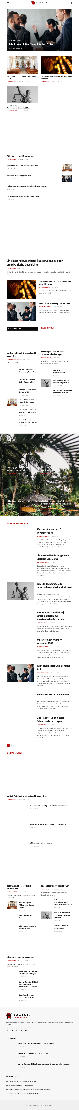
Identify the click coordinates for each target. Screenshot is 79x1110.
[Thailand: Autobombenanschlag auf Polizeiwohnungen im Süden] (67, 188)
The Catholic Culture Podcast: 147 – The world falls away (56, 77)
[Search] (71, 3)
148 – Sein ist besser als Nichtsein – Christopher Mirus (27, 411)
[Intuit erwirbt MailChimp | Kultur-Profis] (39, 30)
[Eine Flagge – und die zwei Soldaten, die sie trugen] (67, 199)
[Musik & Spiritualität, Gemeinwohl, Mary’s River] (22, 341)
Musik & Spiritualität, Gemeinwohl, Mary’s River (21, 354)
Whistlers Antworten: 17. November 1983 (22, 502)
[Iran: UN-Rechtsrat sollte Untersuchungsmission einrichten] (22, 94)
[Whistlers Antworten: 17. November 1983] (22, 488)
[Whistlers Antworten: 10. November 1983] (12, 392)
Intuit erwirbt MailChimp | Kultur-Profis (31, 44)
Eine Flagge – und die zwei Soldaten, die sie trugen (23, 196)
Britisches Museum (46, 473)
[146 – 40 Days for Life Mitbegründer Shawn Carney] (22, 65)
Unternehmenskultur (15, 40)
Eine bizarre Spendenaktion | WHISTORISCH (59, 371)
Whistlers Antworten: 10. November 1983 (27, 391)
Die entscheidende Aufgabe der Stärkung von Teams (28, 421)
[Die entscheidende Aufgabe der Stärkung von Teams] (12, 422)
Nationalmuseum (12, 159)
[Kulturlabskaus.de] (39, 3)
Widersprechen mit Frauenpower (20, 156)
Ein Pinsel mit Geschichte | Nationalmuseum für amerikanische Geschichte (28, 381)
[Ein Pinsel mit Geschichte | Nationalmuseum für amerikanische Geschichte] (12, 382)
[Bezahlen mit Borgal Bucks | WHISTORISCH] (56, 454)
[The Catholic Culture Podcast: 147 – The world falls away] (56, 65)
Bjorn (10, 48)
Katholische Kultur (13, 81)
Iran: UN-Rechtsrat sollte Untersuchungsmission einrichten (18, 107)
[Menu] (8, 3)
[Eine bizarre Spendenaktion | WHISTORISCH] (46, 373)
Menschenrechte (12, 110)
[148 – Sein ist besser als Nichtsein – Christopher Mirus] (12, 412)
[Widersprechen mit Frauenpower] (39, 135)
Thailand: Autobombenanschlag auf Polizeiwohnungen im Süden (27, 186)
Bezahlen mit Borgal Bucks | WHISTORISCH (53, 469)
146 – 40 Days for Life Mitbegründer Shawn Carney (21, 77)
